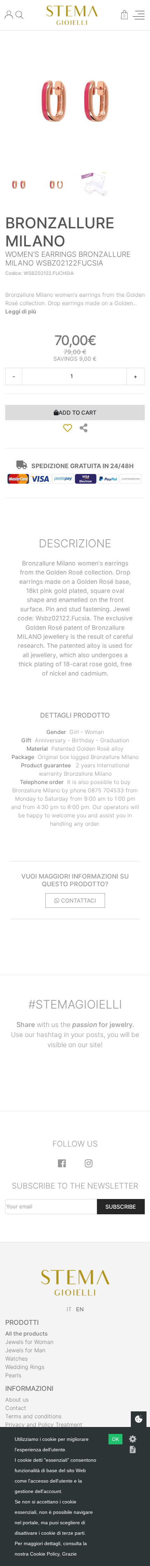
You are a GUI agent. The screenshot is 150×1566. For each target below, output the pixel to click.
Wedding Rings (24, 1366)
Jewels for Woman (29, 1341)
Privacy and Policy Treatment (43, 1424)
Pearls (13, 1375)
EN (80, 1309)
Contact (15, 1407)
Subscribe (120, 1206)
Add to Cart (77, 412)
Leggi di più (20, 311)
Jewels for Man (25, 1350)
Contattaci (77, 900)
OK (115, 1439)
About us (17, 1399)
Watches (16, 1358)
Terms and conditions (33, 1416)
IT (69, 1309)
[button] (83, 428)
